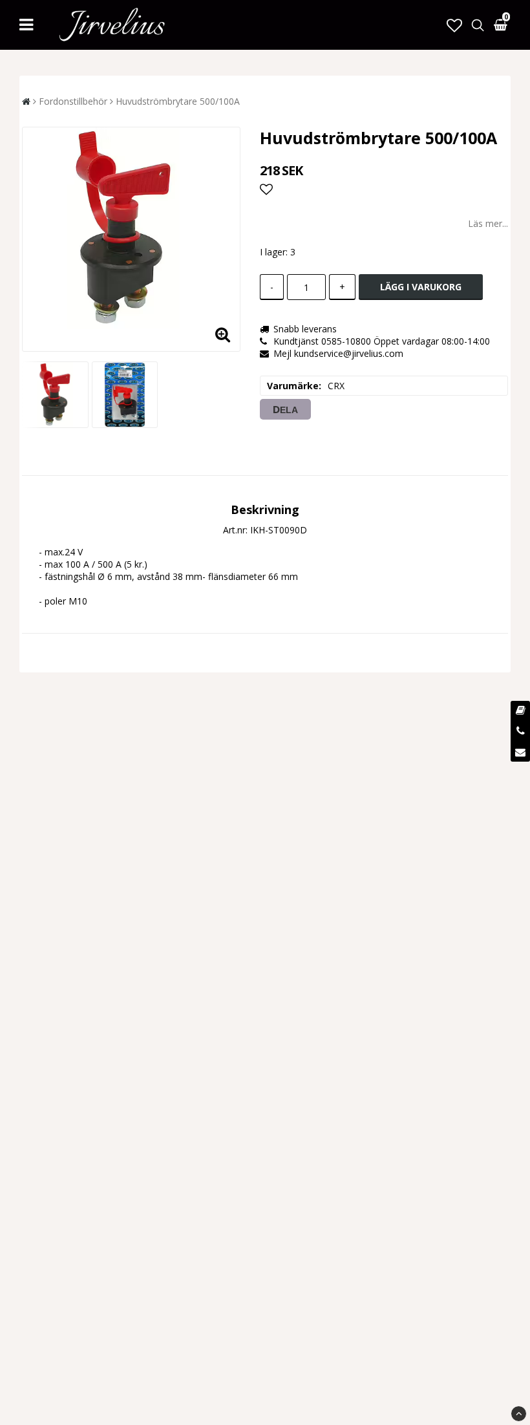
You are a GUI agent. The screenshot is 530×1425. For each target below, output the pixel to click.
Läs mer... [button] (488, 223)
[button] (454, 25)
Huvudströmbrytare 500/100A (178, 101)
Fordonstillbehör (73, 101)
